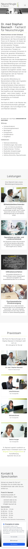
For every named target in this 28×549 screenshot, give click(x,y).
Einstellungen (15, 540)
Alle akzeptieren (14, 544)
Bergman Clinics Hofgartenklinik (13, 451)
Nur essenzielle (14, 536)
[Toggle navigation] (25, 5)
